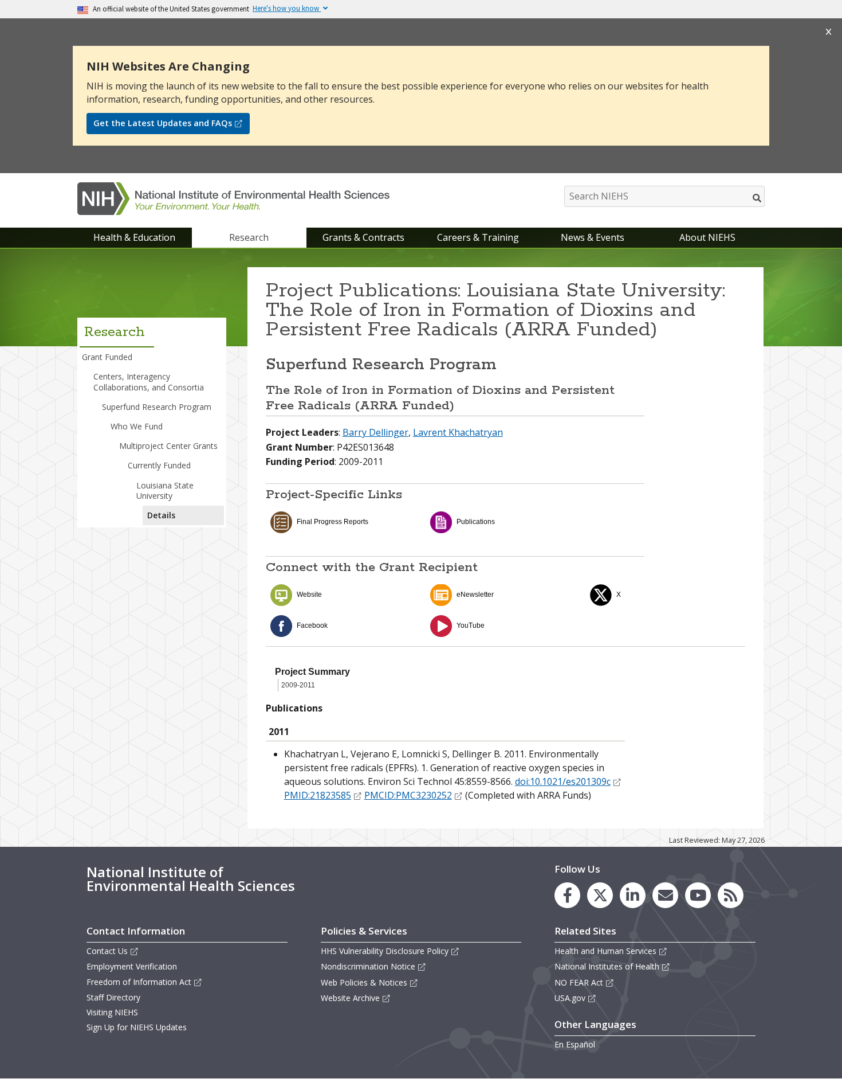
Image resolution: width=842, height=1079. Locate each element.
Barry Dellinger (375, 432)
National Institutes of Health (606, 966)
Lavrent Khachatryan (458, 432)
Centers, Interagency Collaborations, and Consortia (148, 381)
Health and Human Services (605, 950)
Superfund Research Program (156, 406)
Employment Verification (131, 966)
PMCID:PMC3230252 (408, 795)
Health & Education (134, 237)
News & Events (592, 237)
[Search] (757, 198)
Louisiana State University (165, 490)
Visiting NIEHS (112, 1012)
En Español (574, 1044)
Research (249, 237)
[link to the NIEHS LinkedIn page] (633, 895)
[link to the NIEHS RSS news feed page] (730, 895)
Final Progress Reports (332, 522)
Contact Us (107, 950)
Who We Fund (137, 426)
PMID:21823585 (317, 795)
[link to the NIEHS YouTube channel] (698, 895)
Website (309, 595)
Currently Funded (159, 465)
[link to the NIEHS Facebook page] (567, 895)
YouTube (471, 625)
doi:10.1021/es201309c (563, 781)
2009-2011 (298, 685)
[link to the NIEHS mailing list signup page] (665, 895)
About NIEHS (707, 237)
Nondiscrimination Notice (368, 966)
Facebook (312, 625)
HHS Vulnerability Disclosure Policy (384, 950)
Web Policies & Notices (364, 982)
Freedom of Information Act (138, 981)
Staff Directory (113, 997)
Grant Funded (107, 356)
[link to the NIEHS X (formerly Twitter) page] (600, 895)
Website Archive (350, 997)
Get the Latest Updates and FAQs (162, 123)
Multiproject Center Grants (168, 445)
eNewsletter (475, 595)
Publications (476, 522)
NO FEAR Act (578, 982)
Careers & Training (478, 237)
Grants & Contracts (363, 237)
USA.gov (569, 997)
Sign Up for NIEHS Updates (136, 1027)
